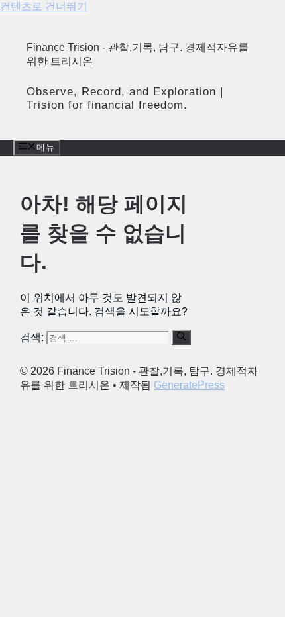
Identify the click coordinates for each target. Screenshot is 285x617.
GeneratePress (189, 385)
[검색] (181, 337)
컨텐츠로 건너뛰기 (43, 6)
